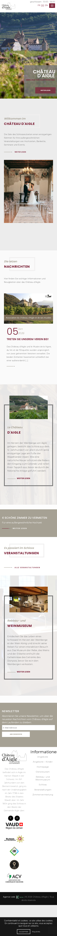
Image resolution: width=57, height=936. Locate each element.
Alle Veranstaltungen (27, 598)
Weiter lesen (45, 90)
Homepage (43, 798)
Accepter (23, 932)
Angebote (42, 788)
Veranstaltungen (42, 820)
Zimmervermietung (42, 825)
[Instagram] (17, 849)
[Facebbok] (10, 849)
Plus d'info (36, 932)
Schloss (43, 815)
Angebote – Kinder (43, 792)
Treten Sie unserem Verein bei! (28, 370)
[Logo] (14, 788)
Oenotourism (43, 802)
